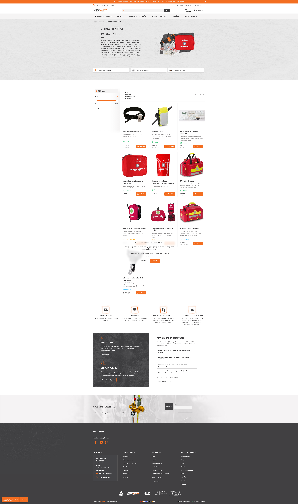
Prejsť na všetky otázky (164, 381)
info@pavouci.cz (105, 473)
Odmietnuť (143, 260)
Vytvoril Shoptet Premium (184, 501)
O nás (177, 5)
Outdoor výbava (156, 477)
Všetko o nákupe (188, 5)
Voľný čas (125, 477)
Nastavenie (149, 256)
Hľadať (167, 10)
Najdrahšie (128, 94)
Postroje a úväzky (157, 463)
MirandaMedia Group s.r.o (199, 501)
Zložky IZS (126, 473)
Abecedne (128, 98)
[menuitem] (103, 16)
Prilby (153, 456)
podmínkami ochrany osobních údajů (185, 412)
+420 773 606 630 (104, 477)
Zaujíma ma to (106, 354)
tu (168, 253)
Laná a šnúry (155, 467)
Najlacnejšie (128, 93)
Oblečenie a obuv (157, 470)
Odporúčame (128, 91)
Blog (182, 473)
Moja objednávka (197, 5)
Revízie (183, 481)
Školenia (183, 484)
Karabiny (154, 460)
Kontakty (182, 5)
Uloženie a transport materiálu (160, 473)
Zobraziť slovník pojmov (108, 380)
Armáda (125, 467)
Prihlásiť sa (169, 406)
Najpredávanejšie (130, 96)
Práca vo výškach (128, 460)
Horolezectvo (126, 470)
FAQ (182, 460)
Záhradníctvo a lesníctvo (129, 463)
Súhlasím (154, 260)
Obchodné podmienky (187, 470)
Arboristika (126, 456)
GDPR (183, 467)
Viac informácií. (181, 1)
